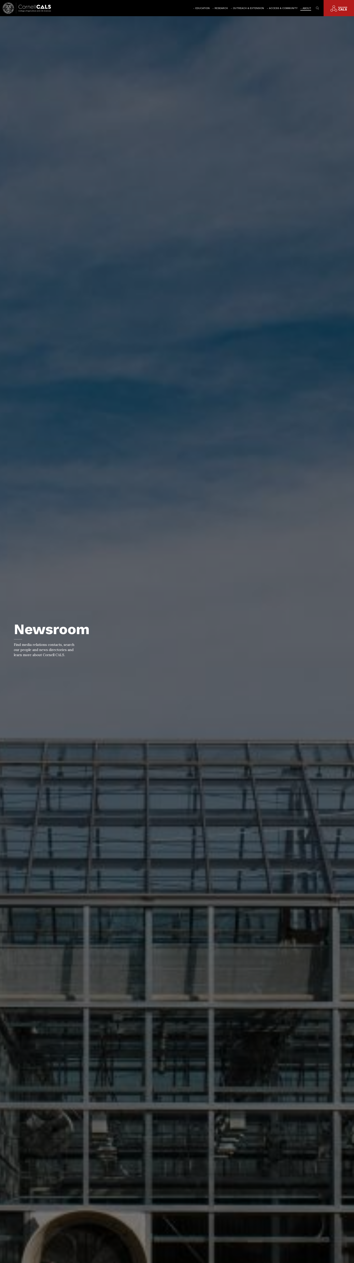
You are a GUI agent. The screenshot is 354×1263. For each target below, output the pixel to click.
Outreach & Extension (248, 8)
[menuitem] (201, 8)
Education (202, 8)
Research (221, 8)
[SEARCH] (317, 7)
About (307, 8)
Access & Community (283, 8)
